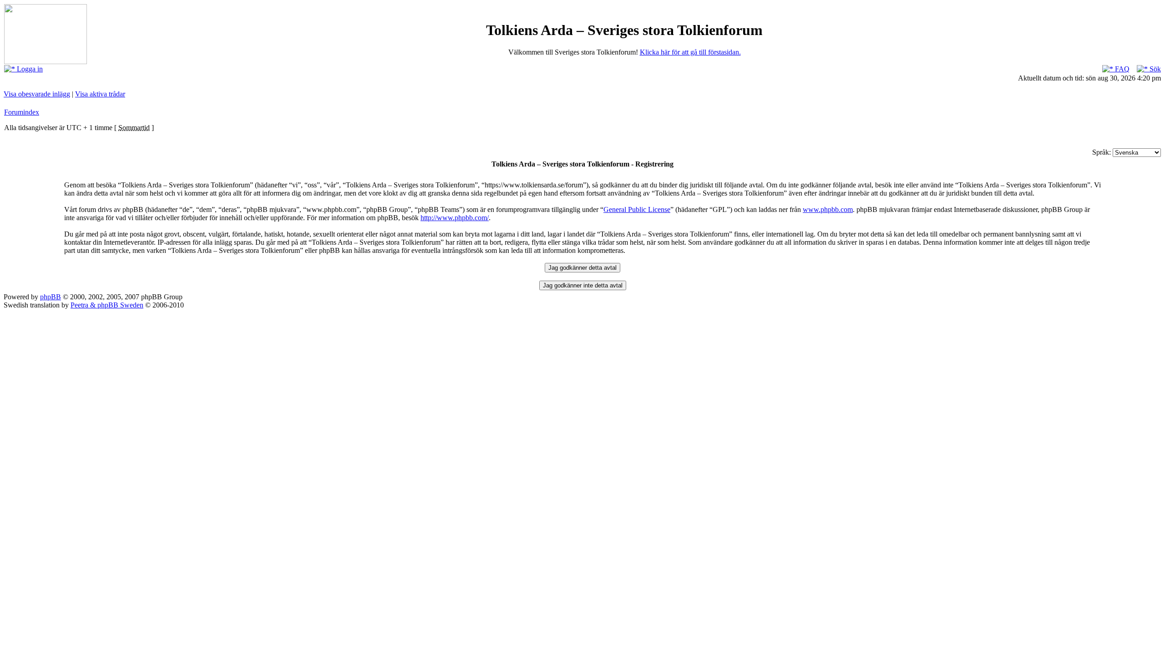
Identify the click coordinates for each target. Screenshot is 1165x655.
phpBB (50, 297)
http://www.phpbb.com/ (454, 218)
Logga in (29, 69)
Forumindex (21, 112)
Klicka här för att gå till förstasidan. (690, 52)
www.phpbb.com (828, 209)
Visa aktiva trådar (100, 94)
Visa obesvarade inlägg (37, 94)
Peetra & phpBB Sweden (107, 305)
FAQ (1121, 69)
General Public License (636, 209)
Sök (1154, 69)
